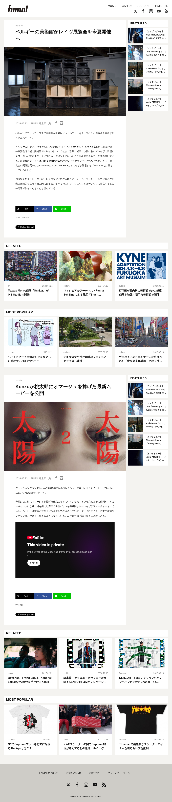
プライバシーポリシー (120, 773)
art (9, 286)
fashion (19, 380)
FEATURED (161, 6)
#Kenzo (19, 604)
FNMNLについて (48, 773)
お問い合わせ (73, 773)
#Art (17, 217)
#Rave (25, 217)
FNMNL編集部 (38, 123)
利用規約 (94, 773)
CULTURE (143, 6)
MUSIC (112, 6)
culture (19, 25)
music (10, 673)
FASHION (127, 6)
